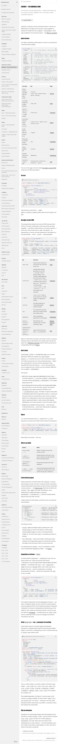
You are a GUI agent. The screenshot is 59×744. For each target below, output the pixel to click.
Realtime (52, 149)
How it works (24, 350)
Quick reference (25, 38)
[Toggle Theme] (16, 742)
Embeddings (53, 155)
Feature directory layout (27, 478)
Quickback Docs (5, 2)
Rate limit (52, 322)
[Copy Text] (56, 49)
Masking (52, 321)
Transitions (52, 112)
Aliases (23, 415)
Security (52, 93)
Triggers (52, 132)
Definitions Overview (33, 343)
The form (23, 175)
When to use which (52, 33)
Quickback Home (5, 9)
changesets (32, 612)
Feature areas (38, 488)
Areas (51, 324)
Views (51, 103)
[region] (39, 65)
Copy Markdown (27, 20)
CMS (51, 162)
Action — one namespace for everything (36, 622)
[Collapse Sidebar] (17, 2)
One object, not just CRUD (49, 168)
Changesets (53, 141)
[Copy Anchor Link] (30, 38)
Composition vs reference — (30, 554)
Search (10, 5)
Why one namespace (26, 710)
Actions (51, 122)
